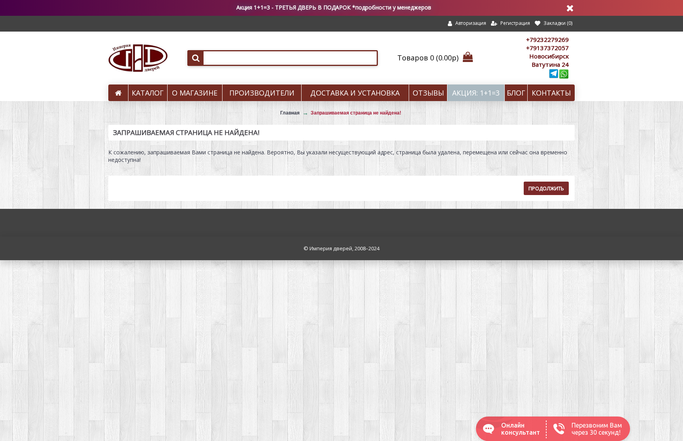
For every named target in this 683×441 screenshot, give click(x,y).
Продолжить (546, 188)
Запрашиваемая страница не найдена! (356, 113)
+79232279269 (547, 39)
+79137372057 (547, 48)
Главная (290, 113)
